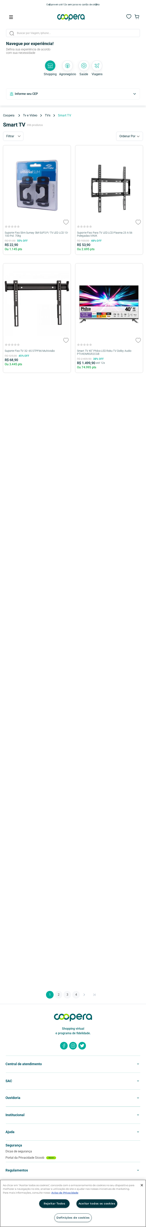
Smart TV (64, 115)
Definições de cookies (73, 1217)
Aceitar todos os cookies (97, 1203)
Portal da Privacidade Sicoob (30, 1157)
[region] (73, 1203)
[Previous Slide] (49, 4)
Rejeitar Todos (54, 1203)
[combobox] (73, 33)
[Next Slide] (96, 4)
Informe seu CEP (26, 94)
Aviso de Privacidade (64, 1192)
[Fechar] (142, 1185)
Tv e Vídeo (30, 115)
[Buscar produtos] (12, 33)
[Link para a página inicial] (10, 115)
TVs (47, 115)
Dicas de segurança (19, 1151)
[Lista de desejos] (129, 18)
